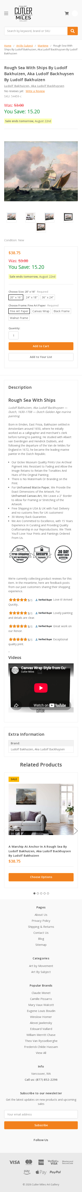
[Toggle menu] (6, 13)
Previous (5, 831)
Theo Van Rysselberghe (41, 1041)
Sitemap (41, 945)
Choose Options (41, 877)
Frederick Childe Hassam (41, 1047)
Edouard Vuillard (41, 1029)
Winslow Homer (41, 1017)
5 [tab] (48, 893)
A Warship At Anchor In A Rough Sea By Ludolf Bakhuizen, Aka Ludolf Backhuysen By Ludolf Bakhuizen (40, 850)
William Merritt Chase (41, 1035)
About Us (41, 915)
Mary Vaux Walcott (41, 1005)
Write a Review (35, 91)
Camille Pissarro (41, 999)
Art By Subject (41, 972)
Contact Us (41, 933)
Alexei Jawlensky (41, 1023)
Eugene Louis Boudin (41, 1011)
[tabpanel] (41, 830)
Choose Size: (28, 291)
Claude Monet (41, 993)
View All (41, 1053)
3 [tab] (41, 893)
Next (76, 831)
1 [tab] (34, 893)
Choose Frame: (34, 305)
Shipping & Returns (41, 927)
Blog (41, 939)
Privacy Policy (41, 921)
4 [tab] (45, 893)
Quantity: (14, 328)
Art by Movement (41, 966)
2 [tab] (38, 893)
